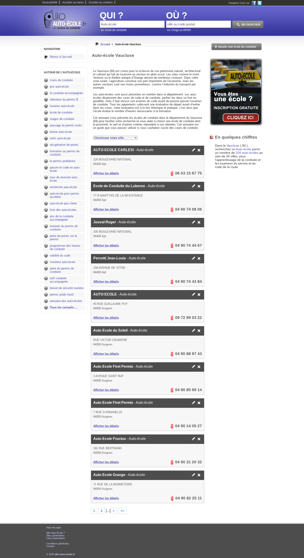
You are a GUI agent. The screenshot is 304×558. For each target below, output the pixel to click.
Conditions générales (57, 543)
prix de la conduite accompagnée (61, 218)
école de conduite (61, 112)
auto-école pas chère (63, 203)
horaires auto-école (62, 106)
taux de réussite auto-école (64, 179)
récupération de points (64, 144)
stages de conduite (62, 119)
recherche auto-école (63, 187)
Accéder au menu (73, 2)
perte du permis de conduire (62, 270)
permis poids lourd (61, 294)
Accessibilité (49, 2)
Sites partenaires (55, 535)
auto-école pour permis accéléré (64, 195)
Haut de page (53, 527)
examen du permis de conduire (64, 227)
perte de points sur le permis (63, 237)
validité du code (60, 255)
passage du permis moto (66, 125)
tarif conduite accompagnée (59, 280)
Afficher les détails (106, 173)
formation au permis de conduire (64, 153)
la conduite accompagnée (66, 93)
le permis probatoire (62, 161)
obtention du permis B (64, 99)
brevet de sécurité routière (66, 288)
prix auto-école (59, 86)
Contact (50, 546)
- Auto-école (123, 150)
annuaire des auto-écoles (66, 301)
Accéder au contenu (101, 2)
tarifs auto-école (60, 138)
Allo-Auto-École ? (55, 532)
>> (122, 511)
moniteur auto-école (62, 262)
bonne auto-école (61, 131)
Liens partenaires (55, 538)
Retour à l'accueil (61, 56)
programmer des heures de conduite (65, 247)
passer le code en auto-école (65, 169)
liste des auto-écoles (63, 209)
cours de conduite (61, 80)
